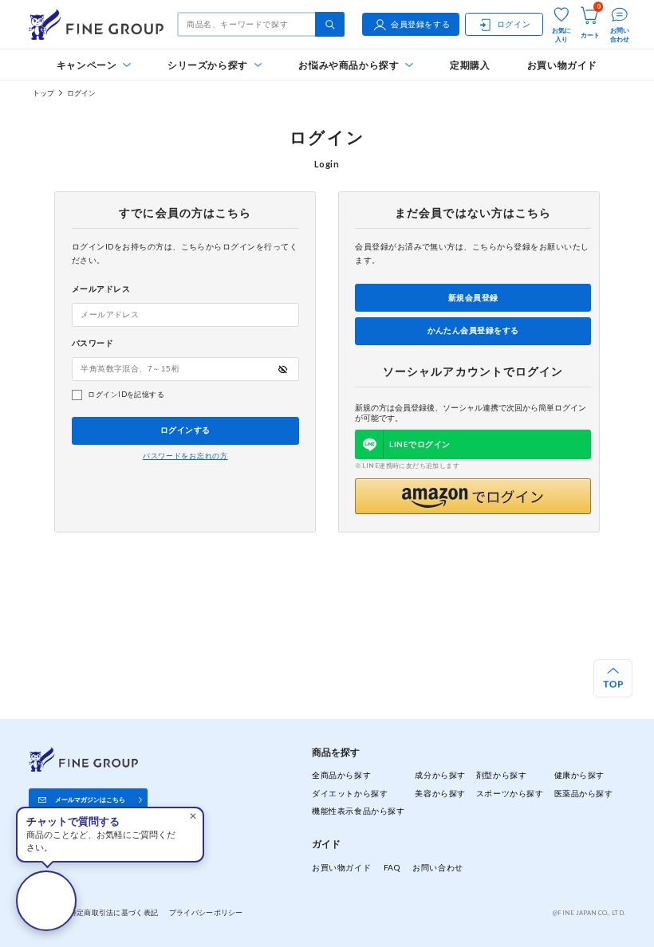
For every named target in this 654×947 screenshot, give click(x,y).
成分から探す (440, 775)
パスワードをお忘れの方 (185, 456)
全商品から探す (341, 775)
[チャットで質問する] (46, 900)
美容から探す (440, 793)
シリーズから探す (207, 65)
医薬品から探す (583, 793)
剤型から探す (501, 775)
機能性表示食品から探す (358, 810)
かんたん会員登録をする (473, 330)
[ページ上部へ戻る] (612, 678)
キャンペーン (87, 65)
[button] (473, 496)
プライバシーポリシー (206, 912)
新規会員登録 (473, 297)
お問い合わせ (437, 867)
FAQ (392, 867)
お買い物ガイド (562, 65)
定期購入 (470, 65)
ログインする (185, 430)
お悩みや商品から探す (348, 65)
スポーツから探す (510, 793)
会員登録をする (420, 24)
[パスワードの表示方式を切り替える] (282, 369)
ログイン (513, 24)
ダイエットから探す (350, 793)
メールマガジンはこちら (90, 800)
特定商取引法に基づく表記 (113, 912)
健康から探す (579, 775)
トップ (44, 92)
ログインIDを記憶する (126, 394)
